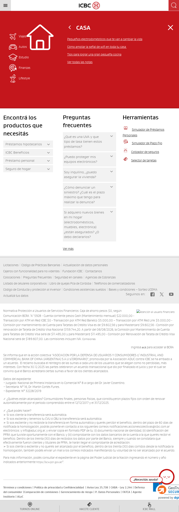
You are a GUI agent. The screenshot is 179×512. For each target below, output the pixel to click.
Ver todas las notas (80, 62)
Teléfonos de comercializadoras (114, 283)
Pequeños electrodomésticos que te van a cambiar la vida (104, 39)
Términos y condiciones (17, 487)
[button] (171, 478)
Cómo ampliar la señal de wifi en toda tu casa (97, 46)
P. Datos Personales (107, 492)
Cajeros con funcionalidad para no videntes (31, 271)
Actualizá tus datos (15, 295)
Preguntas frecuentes (37, 277)
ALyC (20, 496)
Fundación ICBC (72, 271)
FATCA (126, 492)
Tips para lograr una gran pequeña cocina (94, 54)
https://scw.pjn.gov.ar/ (49, 462)
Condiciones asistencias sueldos (85, 289)
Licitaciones (11, 265)
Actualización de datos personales (85, 265)
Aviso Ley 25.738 (97, 487)
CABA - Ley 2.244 (121, 487)
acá (144, 347)
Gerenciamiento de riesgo (77, 492)
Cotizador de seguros (145, 151)
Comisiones (89, 339)
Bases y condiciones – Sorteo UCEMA (133, 289)
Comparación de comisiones (41, 492)
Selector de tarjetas (144, 160)
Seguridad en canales (69, 277)
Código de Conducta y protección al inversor (32, 289)
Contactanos (93, 271)
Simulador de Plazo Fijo (147, 143)
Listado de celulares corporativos (25, 283)
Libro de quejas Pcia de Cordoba (70, 283)
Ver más (68, 248)
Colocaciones (11, 277)
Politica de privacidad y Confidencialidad (59, 487)
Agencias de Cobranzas (100, 277)
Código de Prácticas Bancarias (40, 265)
